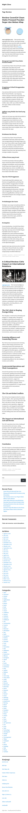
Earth (4, 634)
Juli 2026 (5, 535)
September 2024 (7, 568)
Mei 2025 (5, 553)
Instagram (6, 657)
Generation (6, 647)
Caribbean (6, 612)
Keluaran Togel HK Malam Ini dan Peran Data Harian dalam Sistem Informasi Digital (13, 509)
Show (4, 719)
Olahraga (5, 697)
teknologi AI (6, 731)
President (5, 710)
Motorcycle (6, 684)
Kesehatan (6, 666)
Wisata (5, 750)
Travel (5, 735)
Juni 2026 (5, 537)
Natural (5, 694)
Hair (4, 648)
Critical (15, 469)
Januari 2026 (6, 540)
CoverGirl (16, 254)
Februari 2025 (7, 559)
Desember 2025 (7, 542)
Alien (4, 592)
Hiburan (5, 656)
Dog (4, 632)
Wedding (5, 746)
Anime (5, 598)
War (4, 742)
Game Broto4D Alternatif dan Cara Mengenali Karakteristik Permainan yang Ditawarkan (14, 493)
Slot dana (4, 776)
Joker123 (4, 780)
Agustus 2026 (7, 533)
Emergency (6, 636)
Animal (5, 596)
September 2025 (7, 548)
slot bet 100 (5, 762)
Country (9, 469)
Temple (5, 733)
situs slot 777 (5, 790)
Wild (4, 748)
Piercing (5, 703)
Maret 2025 (6, 557)
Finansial (5, 641)
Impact (19, 469)
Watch (5, 744)
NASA (4, 692)
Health (5, 652)
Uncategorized (7, 737)
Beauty (5, 603)
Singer (5, 721)
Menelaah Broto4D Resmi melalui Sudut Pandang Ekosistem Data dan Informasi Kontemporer (13, 504)
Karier (5, 663)
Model (5, 681)
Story (4, 726)
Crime (5, 627)
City (4, 621)
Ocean (5, 695)
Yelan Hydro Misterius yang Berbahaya (13, 500)
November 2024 (7, 564)
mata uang (6, 675)
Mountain (6, 686)
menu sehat (6, 677)
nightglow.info (6, 285)
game (4, 645)
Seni (4, 717)
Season (5, 715)
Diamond (5, 628)
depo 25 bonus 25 (6, 794)
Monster (5, 683)
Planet (5, 704)
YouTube (5, 751)
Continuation (6, 623)
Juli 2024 (5, 571)
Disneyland (6, 630)
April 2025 (6, 555)
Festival (5, 639)
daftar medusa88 (6, 801)
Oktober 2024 (7, 566)
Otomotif (5, 699)
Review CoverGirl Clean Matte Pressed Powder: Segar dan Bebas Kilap (13, 20)
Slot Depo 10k (5, 769)
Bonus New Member (7, 787)
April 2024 (6, 577)
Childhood (6, 619)
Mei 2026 (5, 539)
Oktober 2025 (7, 546)
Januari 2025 (6, 560)
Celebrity (5, 616)
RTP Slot (4, 765)
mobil (4, 679)
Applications (6, 600)
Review (17, 256)
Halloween (6, 650)
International (5, 470)
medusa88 (4, 805)
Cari (3, 477)
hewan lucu (6, 654)
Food (4, 643)
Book (4, 607)
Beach (5, 601)
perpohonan (6, 701)
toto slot (4, 798)
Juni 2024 (5, 573)
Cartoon (5, 614)
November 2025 (7, 544)
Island (5, 659)
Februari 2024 (7, 580)
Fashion (5, 637)
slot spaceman (7, 722)
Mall (4, 674)
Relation (10, 470)
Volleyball (6, 741)
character (5, 618)
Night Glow (6, 4)
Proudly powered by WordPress (14, 810)
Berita (5, 605)
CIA (13, 469)
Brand (5, 609)
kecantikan (10, 254)
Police (5, 708)
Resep (5, 713)
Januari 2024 (6, 582)
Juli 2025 (5, 550)
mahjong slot (5, 783)
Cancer (5, 610)
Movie (5, 688)
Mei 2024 (5, 575)
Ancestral (5, 594)
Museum (5, 690)
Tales (4, 728)
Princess (5, 712)
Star (4, 724)
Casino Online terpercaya (8, 772)
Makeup (5, 672)
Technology (6, 730)
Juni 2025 (5, 551)
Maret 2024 (6, 578)
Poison (5, 706)
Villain (5, 739)
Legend (5, 670)
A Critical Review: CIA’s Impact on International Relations (13, 264)
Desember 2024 (7, 562)
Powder (20, 46)
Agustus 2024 (6, 569)
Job (4, 661)
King (4, 668)
